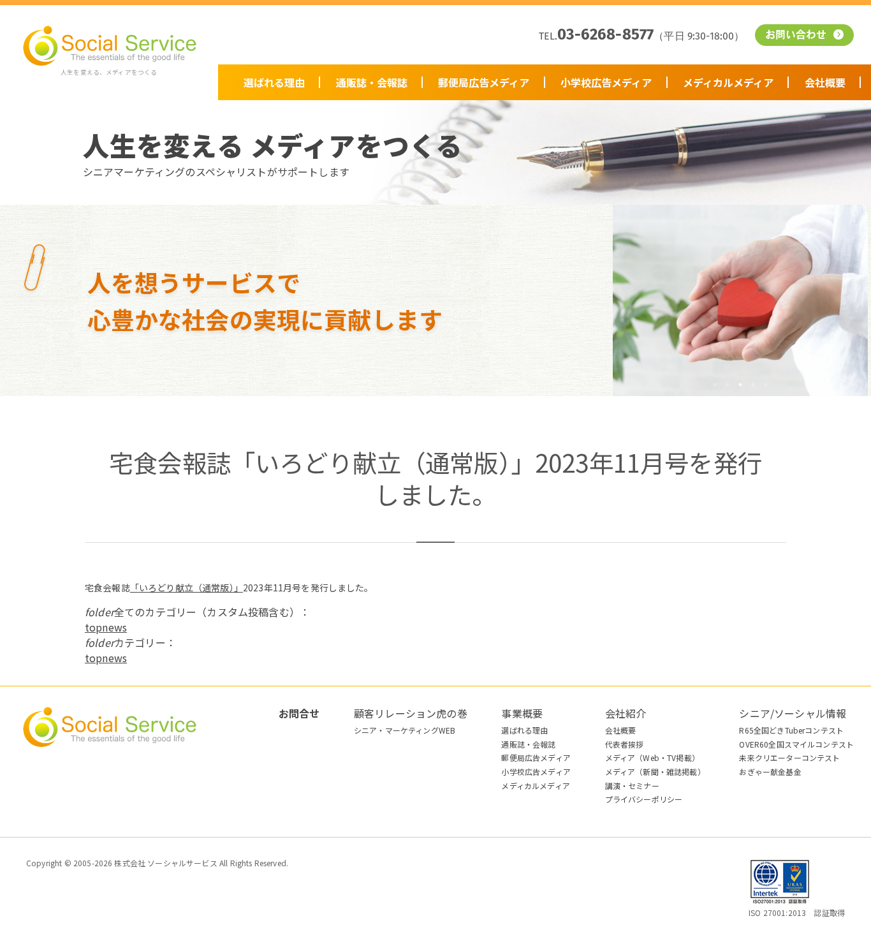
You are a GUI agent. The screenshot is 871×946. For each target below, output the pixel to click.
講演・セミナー (632, 785)
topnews (106, 627)
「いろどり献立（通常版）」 (186, 587)
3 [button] (740, 384)
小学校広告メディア (606, 82)
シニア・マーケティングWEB (404, 730)
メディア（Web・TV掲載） (652, 757)
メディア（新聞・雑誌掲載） (655, 771)
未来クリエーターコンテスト (789, 757)
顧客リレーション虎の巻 (410, 713)
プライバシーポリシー (644, 799)
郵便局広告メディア (483, 82)
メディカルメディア (728, 82)
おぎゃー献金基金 (770, 771)
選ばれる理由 (274, 82)
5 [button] (765, 384)
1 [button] (714, 384)
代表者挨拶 (624, 744)
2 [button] (727, 384)
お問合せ (299, 713)
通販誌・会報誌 (371, 82)
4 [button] (753, 384)
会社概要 (825, 82)
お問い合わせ (797, 36)
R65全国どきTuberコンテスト (791, 730)
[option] (740, 300)
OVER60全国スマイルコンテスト (796, 744)
